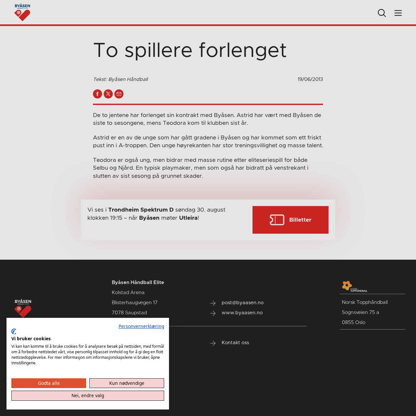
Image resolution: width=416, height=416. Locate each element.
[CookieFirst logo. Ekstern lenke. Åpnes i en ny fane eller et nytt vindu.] (13, 331)
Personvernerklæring (141, 326)
